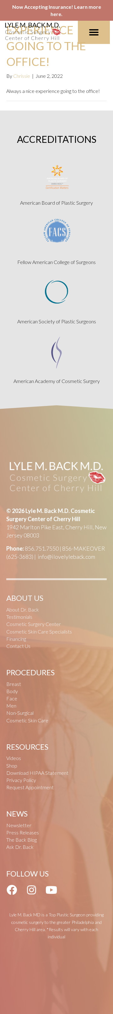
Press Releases (22, 832)
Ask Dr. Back (20, 847)
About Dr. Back (22, 609)
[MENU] (94, 32)
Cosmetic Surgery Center (33, 624)
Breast (13, 684)
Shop (11, 766)
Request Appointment (30, 787)
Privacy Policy (21, 780)
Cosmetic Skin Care (27, 720)
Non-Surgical (20, 713)
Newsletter (18, 825)
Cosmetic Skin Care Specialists (39, 631)
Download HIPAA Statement (37, 773)
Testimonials (19, 617)
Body (12, 691)
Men (11, 706)
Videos (13, 758)
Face (11, 698)
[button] (11, 889)
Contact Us (18, 646)
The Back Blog (21, 840)
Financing (16, 639)
